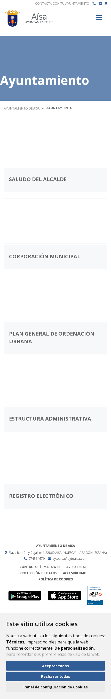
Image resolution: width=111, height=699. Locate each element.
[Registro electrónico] (55, 460)
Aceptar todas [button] (55, 665)
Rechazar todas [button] (55, 676)
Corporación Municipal (44, 256)
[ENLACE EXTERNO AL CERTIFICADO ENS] (95, 595)
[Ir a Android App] (26, 595)
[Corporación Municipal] (55, 221)
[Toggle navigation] (99, 19)
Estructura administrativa (50, 418)
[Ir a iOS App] (65, 595)
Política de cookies (55, 579)
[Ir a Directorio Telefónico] (94, 3)
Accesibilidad (74, 573)
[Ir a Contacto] (100, 3)
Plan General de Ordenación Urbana (51, 337)
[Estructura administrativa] (55, 383)
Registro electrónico (41, 495)
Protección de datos (38, 573)
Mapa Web (52, 567)
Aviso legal (76, 567)
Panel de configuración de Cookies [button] (55, 687)
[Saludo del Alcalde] (55, 143)
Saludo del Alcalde (38, 179)
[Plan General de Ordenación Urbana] (55, 298)
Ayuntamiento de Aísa (22, 108)
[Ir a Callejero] (106, 3)
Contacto (29, 567)
